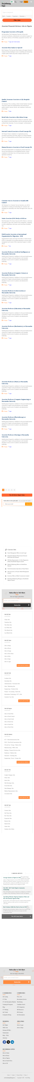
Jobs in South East (8, 724)
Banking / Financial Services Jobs (12, 750)
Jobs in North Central (9, 716)
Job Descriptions (21, 1014)
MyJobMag (27, 1077)
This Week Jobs (8, 625)
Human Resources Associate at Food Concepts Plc (17, 147)
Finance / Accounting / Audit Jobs (12, 691)
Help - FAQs (6, 1035)
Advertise (5, 1038)
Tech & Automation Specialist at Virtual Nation (18, 568)
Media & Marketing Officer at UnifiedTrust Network (17, 565)
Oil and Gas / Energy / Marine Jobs (12, 745)
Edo (10, 246)
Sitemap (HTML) (7, 1030)
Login (21, 1)
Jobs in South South (9, 719)
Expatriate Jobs (8, 818)
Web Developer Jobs (9, 783)
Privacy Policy (19, 1075)
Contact (13, 1075)
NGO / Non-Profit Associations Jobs (12, 742)
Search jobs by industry (22, 762)
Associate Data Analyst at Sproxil (12, 47)
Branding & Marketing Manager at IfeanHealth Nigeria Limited (18, 579)
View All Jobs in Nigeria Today (17, 495)
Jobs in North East (8, 721)
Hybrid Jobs (7, 823)
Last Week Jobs (8, 627)
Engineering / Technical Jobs (11, 689)
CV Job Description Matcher (9, 1002)
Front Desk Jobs (8, 785)
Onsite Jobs (7, 826)
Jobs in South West (8, 713)
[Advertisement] (17, 78)
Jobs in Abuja (7, 645)
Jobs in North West (8, 727)
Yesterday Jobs (7, 622)
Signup (25, 1)
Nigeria (13, 1)
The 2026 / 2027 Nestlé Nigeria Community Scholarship (14, 888)
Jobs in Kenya (6, 1055)
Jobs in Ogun (7, 659)
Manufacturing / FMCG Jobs (11, 747)
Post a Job (19, 996)
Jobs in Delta (7, 656)
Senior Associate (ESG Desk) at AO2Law (14, 218)
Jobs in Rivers (7, 648)
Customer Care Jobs (9, 697)
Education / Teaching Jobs (10, 755)
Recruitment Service (21, 999)
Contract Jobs (7, 810)
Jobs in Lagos (7, 661)
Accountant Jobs (8, 793)
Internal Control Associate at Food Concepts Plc (16, 131)
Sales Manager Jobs (9, 788)
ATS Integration (21, 1007)
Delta (10, 111)
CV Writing (5, 1009)
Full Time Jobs (7, 813)
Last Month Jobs (8, 633)
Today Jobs (7, 619)
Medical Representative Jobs (11, 791)
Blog (4, 1007)
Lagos (10, 41)
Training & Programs (8, 1004)
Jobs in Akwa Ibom (8, 653)
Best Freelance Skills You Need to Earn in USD (15, 907)
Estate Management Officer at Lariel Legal (17, 553)
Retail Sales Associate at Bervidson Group (14, 117)
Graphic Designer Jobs (9, 775)
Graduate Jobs (7, 678)
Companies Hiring (7, 1014)
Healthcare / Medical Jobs (10, 753)
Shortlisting (19, 1002)
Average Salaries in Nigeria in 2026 (12, 877)
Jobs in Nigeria (6, 1058)
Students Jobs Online (9, 829)
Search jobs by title (23, 797)
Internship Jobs (7, 681)
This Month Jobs (8, 630)
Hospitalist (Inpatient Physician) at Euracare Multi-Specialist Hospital (17, 556)
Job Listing (5, 996)
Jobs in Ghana (6, 1053)
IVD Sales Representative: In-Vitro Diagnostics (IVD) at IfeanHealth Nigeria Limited (18, 560)
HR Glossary (20, 1012)
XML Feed (5, 1027)
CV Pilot (5, 999)
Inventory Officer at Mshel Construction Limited (18, 576)
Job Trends (5, 1012)
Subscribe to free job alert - (16, 500)
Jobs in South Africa (7, 1060)
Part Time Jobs (7, 815)
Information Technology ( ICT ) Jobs (13, 694)
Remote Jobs (7, 821)
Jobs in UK (5, 1063)
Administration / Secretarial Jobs (12, 683)
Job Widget (5, 1025)
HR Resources (20, 1009)
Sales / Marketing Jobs (9, 686)
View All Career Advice (17, 916)
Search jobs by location (22, 665)
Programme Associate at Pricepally (12, 32)
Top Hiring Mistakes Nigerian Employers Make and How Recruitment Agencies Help (16, 897)
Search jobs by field (23, 700)
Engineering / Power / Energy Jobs (12, 758)
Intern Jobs (7, 780)
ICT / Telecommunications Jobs (11, 739)
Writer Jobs (7, 777)
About (8, 1075)
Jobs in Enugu (7, 651)
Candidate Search (21, 1004)
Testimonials (5, 1032)
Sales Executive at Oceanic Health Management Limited (18, 572)
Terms (25, 1075)
